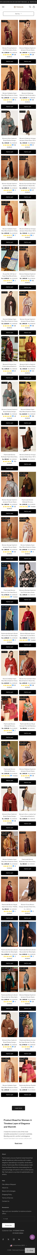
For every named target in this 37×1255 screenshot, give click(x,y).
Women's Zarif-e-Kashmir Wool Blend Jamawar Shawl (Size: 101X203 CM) (27, 366)
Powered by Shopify (24, 1250)
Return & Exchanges (8, 1191)
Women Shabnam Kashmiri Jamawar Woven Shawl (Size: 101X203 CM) (27, 49)
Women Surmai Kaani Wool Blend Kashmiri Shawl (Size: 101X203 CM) (27, 185)
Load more (18, 1108)
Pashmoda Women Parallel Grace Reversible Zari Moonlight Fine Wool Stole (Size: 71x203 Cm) (27, 1087)
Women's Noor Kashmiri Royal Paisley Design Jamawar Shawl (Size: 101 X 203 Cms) (9, 140)
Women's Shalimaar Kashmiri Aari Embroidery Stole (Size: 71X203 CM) (27, 94)
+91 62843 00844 (18, 1230)
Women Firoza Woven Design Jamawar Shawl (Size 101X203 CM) (27, 906)
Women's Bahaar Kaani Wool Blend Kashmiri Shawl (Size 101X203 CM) (9, 320)
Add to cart (9, 61)
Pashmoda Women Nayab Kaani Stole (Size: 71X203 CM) (9, 906)
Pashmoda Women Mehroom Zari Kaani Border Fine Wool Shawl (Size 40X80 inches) (9, 591)
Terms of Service (7, 1198)
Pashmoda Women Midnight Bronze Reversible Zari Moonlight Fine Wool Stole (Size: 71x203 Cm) (27, 501)
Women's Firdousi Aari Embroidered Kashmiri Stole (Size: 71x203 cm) (9, 366)
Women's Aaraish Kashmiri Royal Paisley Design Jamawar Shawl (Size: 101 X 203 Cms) (9, 411)
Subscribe (8, 1225)
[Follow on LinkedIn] (19, 1239)
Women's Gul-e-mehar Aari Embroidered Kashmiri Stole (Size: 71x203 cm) (27, 815)
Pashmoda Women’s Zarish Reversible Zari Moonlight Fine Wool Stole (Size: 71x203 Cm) (9, 635)
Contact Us (5, 1201)
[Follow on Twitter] (8, 1239)
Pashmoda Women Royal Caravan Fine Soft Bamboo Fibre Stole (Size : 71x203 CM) (28, 725)
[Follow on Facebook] (3, 1239)
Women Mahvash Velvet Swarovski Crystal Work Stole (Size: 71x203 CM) (27, 635)
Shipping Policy (7, 1194)
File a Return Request (9, 1184)
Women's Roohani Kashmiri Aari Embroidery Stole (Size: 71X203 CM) (27, 591)
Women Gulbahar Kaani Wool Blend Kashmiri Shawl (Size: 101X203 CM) (9, 94)
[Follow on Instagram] (14, 1239)
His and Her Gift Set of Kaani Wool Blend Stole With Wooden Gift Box (9, 275)
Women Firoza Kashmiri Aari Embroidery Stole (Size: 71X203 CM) (9, 49)
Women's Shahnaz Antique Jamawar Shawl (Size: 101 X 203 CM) (27, 140)
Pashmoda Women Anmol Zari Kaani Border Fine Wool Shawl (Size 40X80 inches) (27, 1041)
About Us (5, 1188)
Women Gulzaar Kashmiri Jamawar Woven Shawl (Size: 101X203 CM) (9, 185)
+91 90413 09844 (17, 1233)
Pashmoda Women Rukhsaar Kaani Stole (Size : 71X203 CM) (9, 456)
